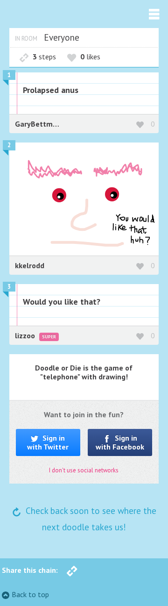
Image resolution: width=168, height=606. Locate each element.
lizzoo (26, 335)
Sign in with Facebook (120, 442)
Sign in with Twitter (48, 442)
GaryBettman (38, 123)
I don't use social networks (84, 470)
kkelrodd (29, 265)
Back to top (30, 594)
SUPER (49, 337)
